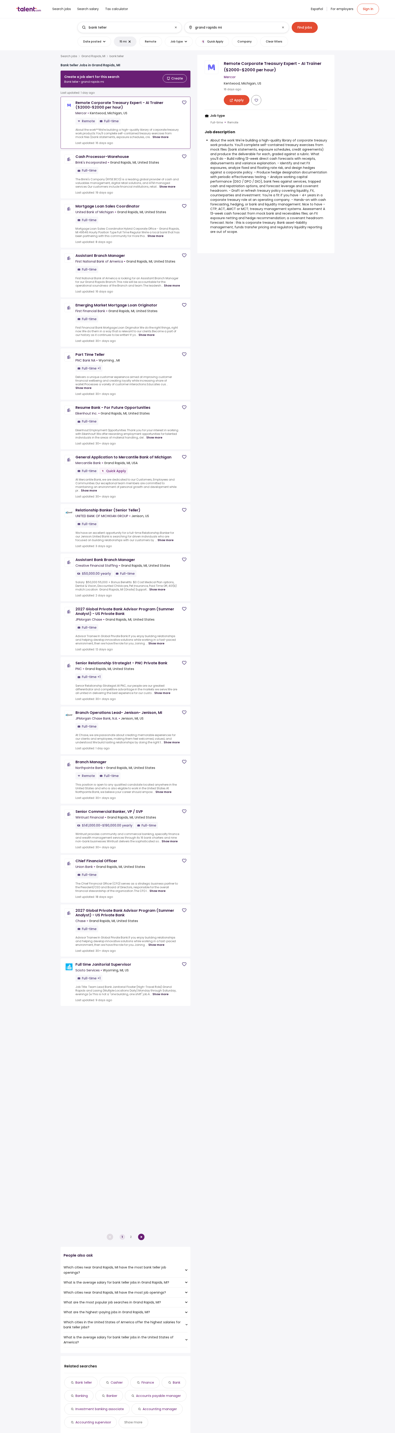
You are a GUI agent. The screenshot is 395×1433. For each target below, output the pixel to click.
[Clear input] (176, 27)
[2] (141, 1237)
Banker (112, 1395)
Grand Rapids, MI (93, 56)
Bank (176, 1382)
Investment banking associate (99, 1409)
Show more (160, 137)
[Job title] (125, 27)
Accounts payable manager (158, 1395)
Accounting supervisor (93, 1422)
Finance (147, 1382)
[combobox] (129, 27)
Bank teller (83, 1382)
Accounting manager (160, 1409)
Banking (81, 1395)
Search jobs (69, 56)
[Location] (232, 27)
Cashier (117, 1382)
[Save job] (184, 102)
